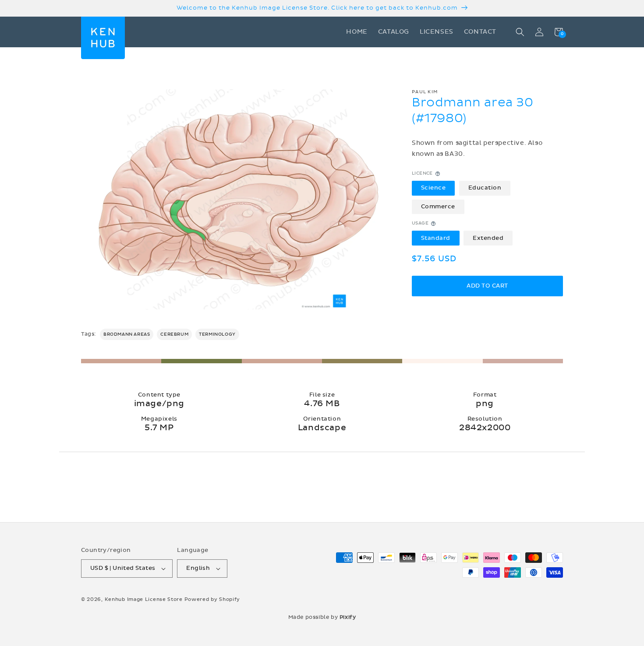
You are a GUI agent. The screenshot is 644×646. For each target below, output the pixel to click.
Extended (488, 238)
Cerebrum (174, 334)
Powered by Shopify (212, 599)
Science (433, 187)
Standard (435, 238)
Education (485, 187)
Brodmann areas (126, 334)
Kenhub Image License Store (144, 599)
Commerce (438, 206)
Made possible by (322, 617)
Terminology (217, 334)
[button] (520, 32)
